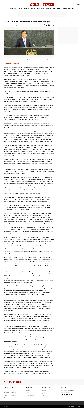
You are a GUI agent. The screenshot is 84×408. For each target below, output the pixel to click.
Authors (27, 392)
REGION (20, 8)
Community (13, 392)
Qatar (5, 390)
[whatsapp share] (53, 25)
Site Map (7, 406)
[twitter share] (51, 25)
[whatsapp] (71, 394)
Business (5, 395)
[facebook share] (49, 25)
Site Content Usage (46, 396)
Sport (5, 397)
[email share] (46, 25)
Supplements (71, 8)
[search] (5, 5)
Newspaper (44, 390)
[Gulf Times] (42, 5)
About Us (28, 390)
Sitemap (43, 395)
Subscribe (78, 4)
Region (5, 394)
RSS (4, 406)
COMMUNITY (48, 8)
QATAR (15, 8)
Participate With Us (30, 395)
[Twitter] (65, 394)
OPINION (42, 8)
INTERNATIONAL (26, 8)
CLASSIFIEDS (64, 8)
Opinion (5, 19)
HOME (11, 8)
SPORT (38, 8)
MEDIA (54, 8)
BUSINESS (33, 8)
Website (43, 393)
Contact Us (28, 393)
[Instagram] (69, 394)
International (6, 392)
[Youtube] (67, 394)
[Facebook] (62, 394)
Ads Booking (44, 392)
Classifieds (13, 395)
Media (12, 394)
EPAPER (58, 8)
